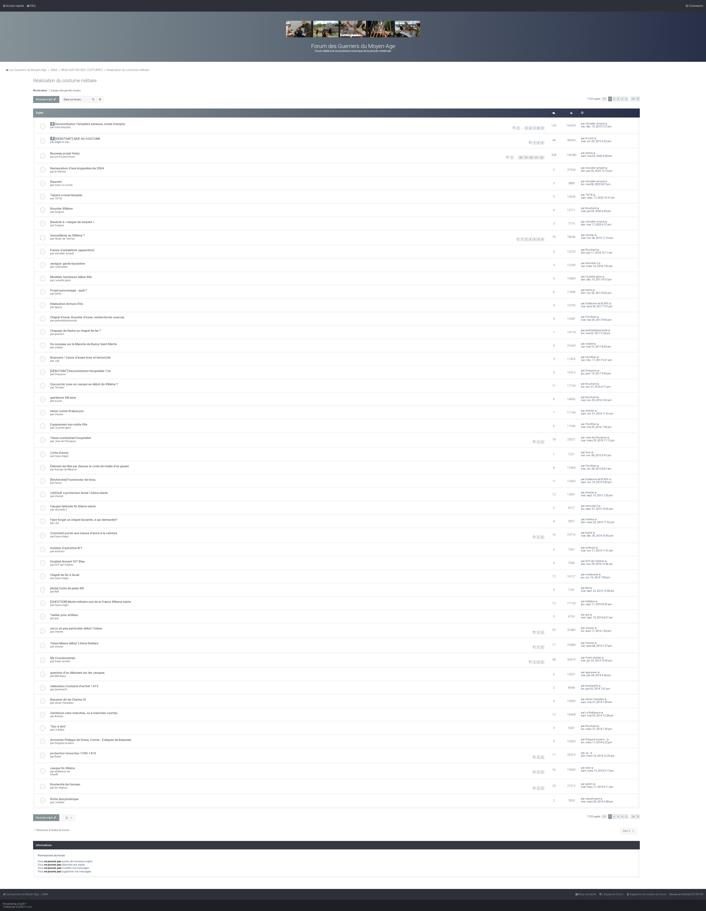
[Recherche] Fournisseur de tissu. (73, 479)
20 (531, 157)
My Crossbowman (62, 658)
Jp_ (587, 752)
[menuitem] (31, 5)
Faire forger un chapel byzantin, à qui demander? (83, 520)
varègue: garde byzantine (67, 263)
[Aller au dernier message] (606, 123)
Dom (588, 452)
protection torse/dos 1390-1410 (73, 753)
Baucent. (56, 182)
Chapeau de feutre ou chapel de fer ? (75, 330)
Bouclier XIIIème (61, 208)
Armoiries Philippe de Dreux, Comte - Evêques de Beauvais (90, 740)
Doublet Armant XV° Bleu (67, 561)
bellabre (590, 601)
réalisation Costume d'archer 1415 (74, 686)
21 (536, 157)
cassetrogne (592, 798)
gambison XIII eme (63, 397)
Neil (57, 591)
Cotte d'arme (59, 453)
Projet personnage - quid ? (68, 290)
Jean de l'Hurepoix (65, 441)
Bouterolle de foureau (65, 784)
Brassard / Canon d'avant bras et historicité (80, 357)
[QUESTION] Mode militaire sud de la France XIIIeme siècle (90, 602)
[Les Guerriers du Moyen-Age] (353, 29)
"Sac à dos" (58, 726)
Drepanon (60, 374)
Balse (58, 756)
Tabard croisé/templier (66, 195)
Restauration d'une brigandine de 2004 (77, 168)
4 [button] (622, 98)
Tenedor (59, 387)
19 (526, 157)
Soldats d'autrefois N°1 (66, 548)
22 (542, 157)
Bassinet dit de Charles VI (68, 699)
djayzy (58, 307)
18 (520, 157)
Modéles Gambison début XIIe (71, 277)
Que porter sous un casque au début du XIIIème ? (84, 384)
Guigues (59, 211)
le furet (589, 138)
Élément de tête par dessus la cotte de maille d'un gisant (89, 466)
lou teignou (61, 787)
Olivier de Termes (65, 238)
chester (589, 235)
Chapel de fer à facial (64, 575)
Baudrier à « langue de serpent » (72, 222)
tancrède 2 (591, 263)
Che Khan (590, 316)
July (57, 360)
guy (57, 618)
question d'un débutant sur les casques (77, 673)
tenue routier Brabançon (67, 411)
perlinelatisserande (66, 320)
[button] (604, 99)
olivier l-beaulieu (64, 702)
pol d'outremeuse (65, 156)
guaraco (59, 333)
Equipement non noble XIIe (68, 424)
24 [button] (633, 98)
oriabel (59, 347)
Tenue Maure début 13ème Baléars (74, 643)
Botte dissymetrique (64, 799)
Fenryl (58, 482)
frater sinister (62, 661)
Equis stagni (62, 456)
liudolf (589, 532)
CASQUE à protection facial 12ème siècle (79, 493)
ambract (60, 551)
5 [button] (626, 98)
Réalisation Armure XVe (66, 304)
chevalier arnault (595, 123)
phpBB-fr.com (24, 906)
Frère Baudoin (63, 127)
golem (589, 783)
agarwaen (591, 672)
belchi (58, 293)
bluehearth (61, 689)
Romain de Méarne (66, 469)
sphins (589, 153)
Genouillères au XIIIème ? (67, 235)
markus (589, 519)
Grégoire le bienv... (65, 743)
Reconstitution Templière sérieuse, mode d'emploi (90, 124)
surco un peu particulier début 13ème (76, 628)
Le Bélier (60, 729)
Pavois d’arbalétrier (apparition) (72, 250)
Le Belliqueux (593, 712)
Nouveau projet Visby (65, 153)
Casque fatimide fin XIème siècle (73, 506)
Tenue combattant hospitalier (70, 438)
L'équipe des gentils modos (65, 90)
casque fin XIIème (62, 768)
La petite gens (63, 280)
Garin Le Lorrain (64, 185)
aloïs (588, 767)
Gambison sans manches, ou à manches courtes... (85, 713)
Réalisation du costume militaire (65, 80)
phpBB (21, 903)
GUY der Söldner (64, 564)
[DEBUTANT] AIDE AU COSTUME (77, 138)
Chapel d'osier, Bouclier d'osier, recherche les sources (87, 317)
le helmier (60, 171)
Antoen (59, 716)
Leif (57, 523)
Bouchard (591, 208)
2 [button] (614, 98)
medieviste (591, 574)
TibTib (58, 198)
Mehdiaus (60, 676)
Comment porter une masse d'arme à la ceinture (83, 533)
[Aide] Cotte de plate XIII (67, 588)
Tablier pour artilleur (64, 615)
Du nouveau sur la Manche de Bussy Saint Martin (83, 344)
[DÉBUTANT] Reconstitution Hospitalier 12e (80, 371)
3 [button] (618, 98)
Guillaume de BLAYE (597, 303)
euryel (58, 400)
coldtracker (61, 266)
